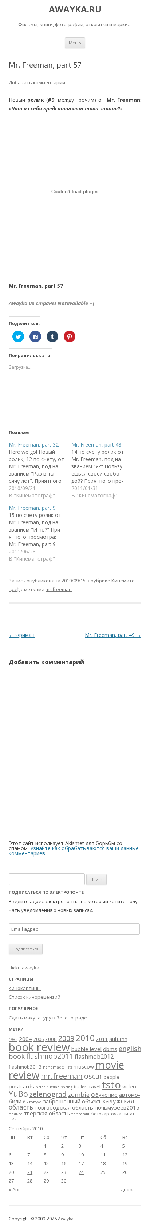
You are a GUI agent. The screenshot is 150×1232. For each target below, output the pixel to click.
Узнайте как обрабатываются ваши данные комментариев (74, 851)
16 (63, 1163)
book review (39, 1047)
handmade (53, 1067)
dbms (110, 1049)
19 (124, 1163)
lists (69, 1067)
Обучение (104, 1094)
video (129, 1086)
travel (94, 1086)
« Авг (14, 1189)
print (40, 1087)
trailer (80, 1087)
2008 (51, 1039)
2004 (25, 1038)
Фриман (22, 634)
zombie (79, 1094)
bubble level (86, 1049)
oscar (93, 1076)
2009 (66, 1038)
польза (16, 1113)
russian (53, 1087)
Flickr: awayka (24, 967)
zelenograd (48, 1094)
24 (81, 1172)
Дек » (127, 1189)
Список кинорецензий (34, 997)
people (111, 1077)
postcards (21, 1086)
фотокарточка (106, 1114)
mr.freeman (59, 589)
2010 (85, 1037)
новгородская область (64, 1107)
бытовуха (32, 1101)
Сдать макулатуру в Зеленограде (48, 1017)
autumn (118, 1038)
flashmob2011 (49, 1056)
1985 (13, 1039)
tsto (111, 1084)
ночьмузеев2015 (117, 1107)
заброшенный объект (72, 1101)
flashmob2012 (94, 1057)
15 (46, 1163)
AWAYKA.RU (75, 9)
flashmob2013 (25, 1066)
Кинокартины (25, 988)
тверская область (47, 1113)
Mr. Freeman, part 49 (113, 634)
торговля (80, 1113)
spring (66, 1087)
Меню (75, 42)
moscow (84, 1066)
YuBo (18, 1093)
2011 (102, 1039)
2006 (38, 1039)
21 (29, 1172)
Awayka (66, 1219)
